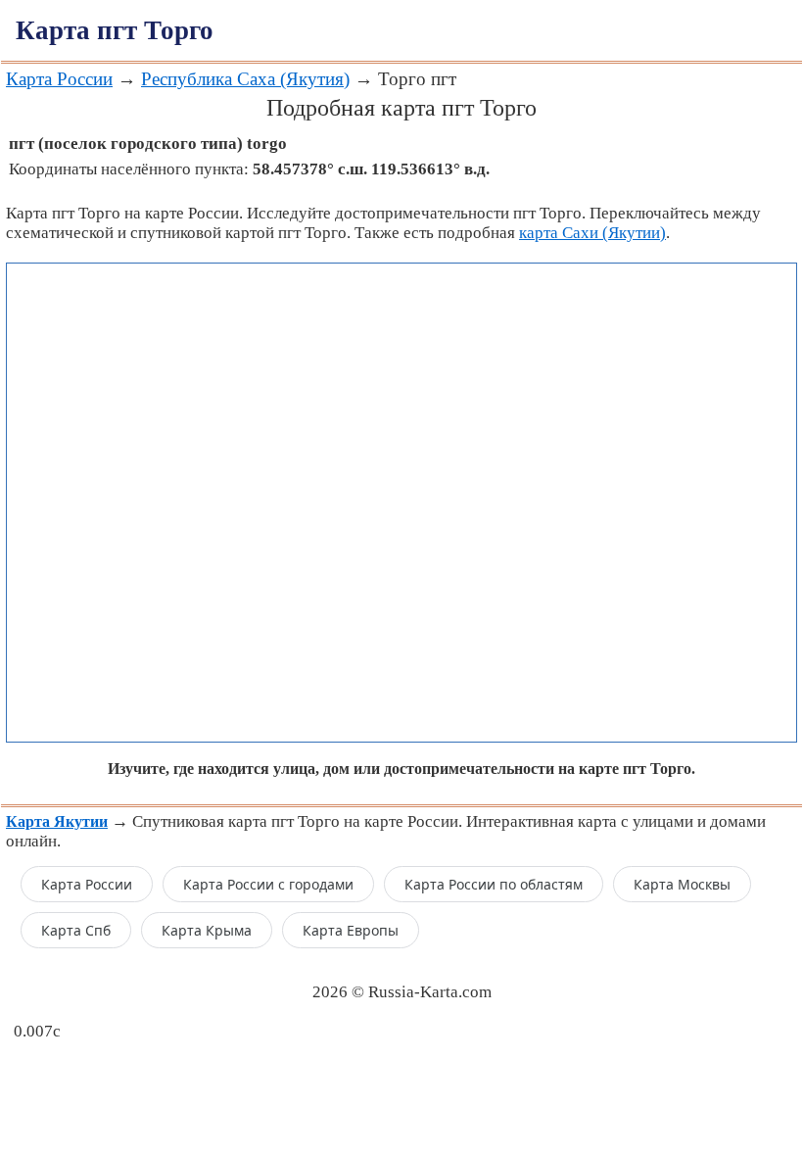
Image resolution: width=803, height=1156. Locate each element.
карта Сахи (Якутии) (592, 232)
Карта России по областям (493, 884)
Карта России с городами (268, 884)
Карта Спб (76, 930)
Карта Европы (351, 930)
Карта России (59, 79)
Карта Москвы (682, 884)
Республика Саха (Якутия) (245, 79)
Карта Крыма (207, 930)
